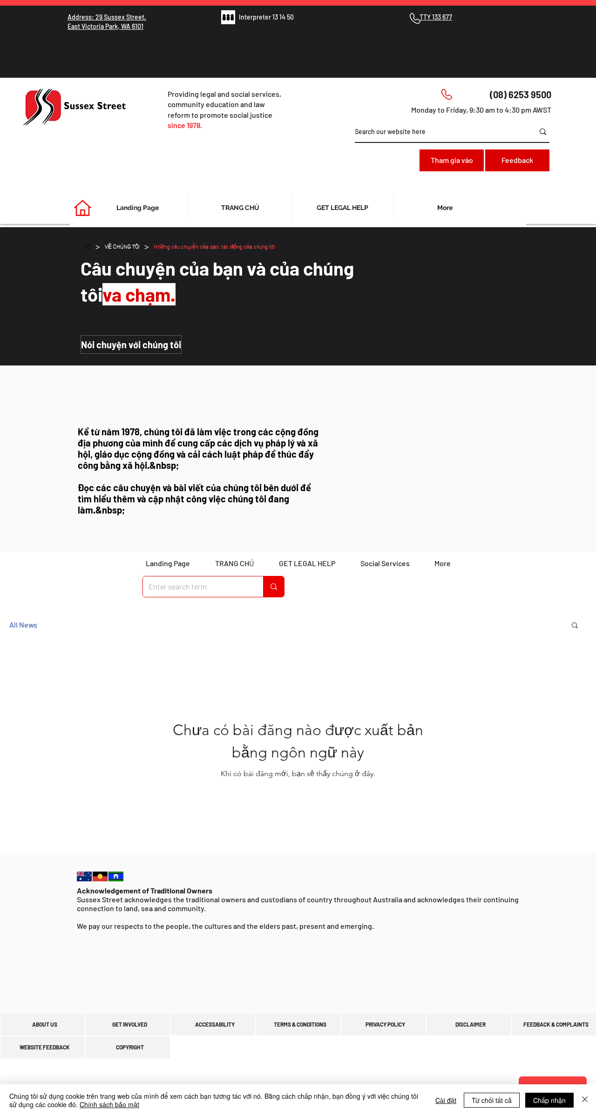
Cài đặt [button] (445, 1100)
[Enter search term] (273, 586)
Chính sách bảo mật (109, 1104)
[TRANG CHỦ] (88, 245)
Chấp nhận (549, 1100)
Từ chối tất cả (492, 1100)
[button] (574, 626)
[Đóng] (584, 1100)
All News (23, 624)
